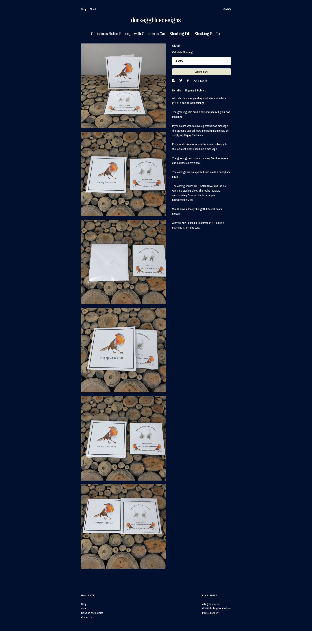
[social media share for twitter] (181, 80)
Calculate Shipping (182, 52)
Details (177, 90)
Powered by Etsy (210, 613)
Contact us (86, 617)
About (93, 9)
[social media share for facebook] (174, 80)
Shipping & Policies (195, 90)
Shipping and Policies (92, 613)
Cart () (227, 9)
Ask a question (201, 80)
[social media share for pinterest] (188, 80)
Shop (83, 9)
